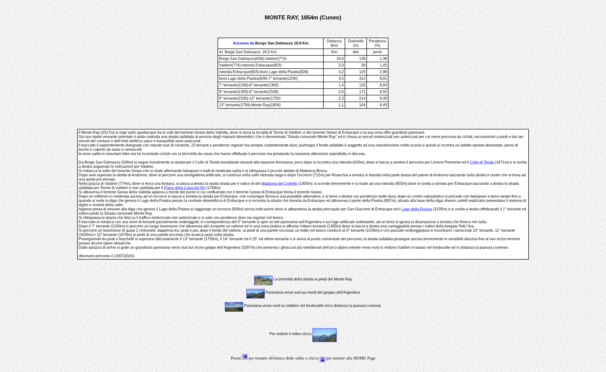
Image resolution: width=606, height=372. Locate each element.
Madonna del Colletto (279, 184)
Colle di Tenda (482, 162)
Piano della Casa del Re (184, 188)
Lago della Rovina (416, 209)
